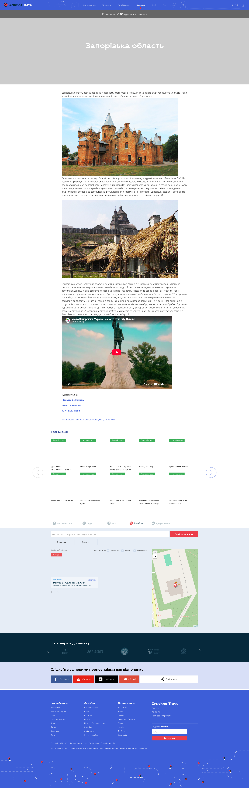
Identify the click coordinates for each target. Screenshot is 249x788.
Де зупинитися (126, 703)
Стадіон (54, 723)
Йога (53, 735)
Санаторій (122, 735)
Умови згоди (94, 743)
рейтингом (114, 550)
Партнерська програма (162, 715)
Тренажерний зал (58, 719)
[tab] (63, 523)
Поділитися (171, 679)
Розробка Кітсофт (108, 743)
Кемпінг (121, 727)
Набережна (55, 707)
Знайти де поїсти (184, 534)
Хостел (121, 711)
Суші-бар (88, 727)
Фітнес (53, 715)
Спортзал (55, 731)
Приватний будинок (126, 719)
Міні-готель (123, 707)
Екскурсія (73, 400)
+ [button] (155, 552)
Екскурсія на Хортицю (72, 405)
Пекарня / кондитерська (94, 723)
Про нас (155, 708)
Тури (165, 5)
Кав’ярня (88, 715)
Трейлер (121, 731)
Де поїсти (89, 703)
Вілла (120, 723)
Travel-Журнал (124, 5)
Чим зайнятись (59, 703)
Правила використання (78, 743)
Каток (53, 727)
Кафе (86, 711)
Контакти (156, 712)
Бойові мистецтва (58, 711)
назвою (128, 550)
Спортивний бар (91, 735)
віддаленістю (142, 550)
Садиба (121, 715)
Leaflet (195, 626)
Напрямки (140, 5)
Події (154, 5)
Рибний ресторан (91, 707)
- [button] (155, 556)
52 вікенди (106, 5)
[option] (124, 47)
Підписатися (169, 738)
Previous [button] (38, 472)
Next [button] (211, 472)
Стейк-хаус (89, 731)
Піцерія (87, 719)
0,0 (62, 579)
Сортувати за (100, 550)
